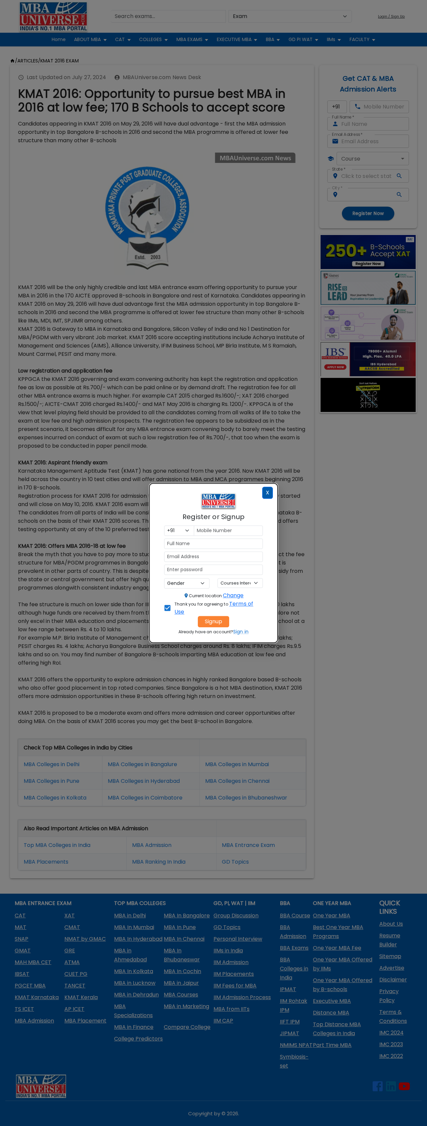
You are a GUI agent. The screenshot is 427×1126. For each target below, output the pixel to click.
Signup (213, 621)
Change (233, 595)
